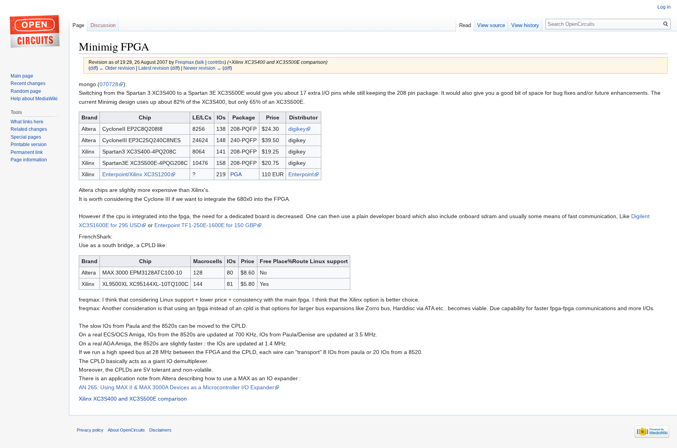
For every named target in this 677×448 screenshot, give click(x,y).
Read (465, 25)
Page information (29, 160)
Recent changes (28, 83)
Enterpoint (301, 174)
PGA (236, 174)
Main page (22, 76)
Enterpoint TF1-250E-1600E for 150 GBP (205, 225)
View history (525, 25)
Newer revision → (202, 67)
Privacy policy (90, 430)
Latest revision (153, 67)
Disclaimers (160, 430)
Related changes (29, 129)
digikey (297, 129)
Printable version (29, 144)
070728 (109, 84)
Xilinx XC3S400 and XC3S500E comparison (133, 399)
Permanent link (27, 152)
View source (491, 25)
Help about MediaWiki (34, 98)
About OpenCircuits (126, 430)
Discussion (103, 25)
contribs (216, 62)
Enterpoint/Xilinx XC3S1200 (136, 174)
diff (93, 67)
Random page (26, 91)
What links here (27, 122)
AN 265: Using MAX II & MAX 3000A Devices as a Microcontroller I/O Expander (176, 387)
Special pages (26, 137)
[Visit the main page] (34, 31)
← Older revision (117, 67)
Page (78, 25)
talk (200, 62)
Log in (664, 7)
